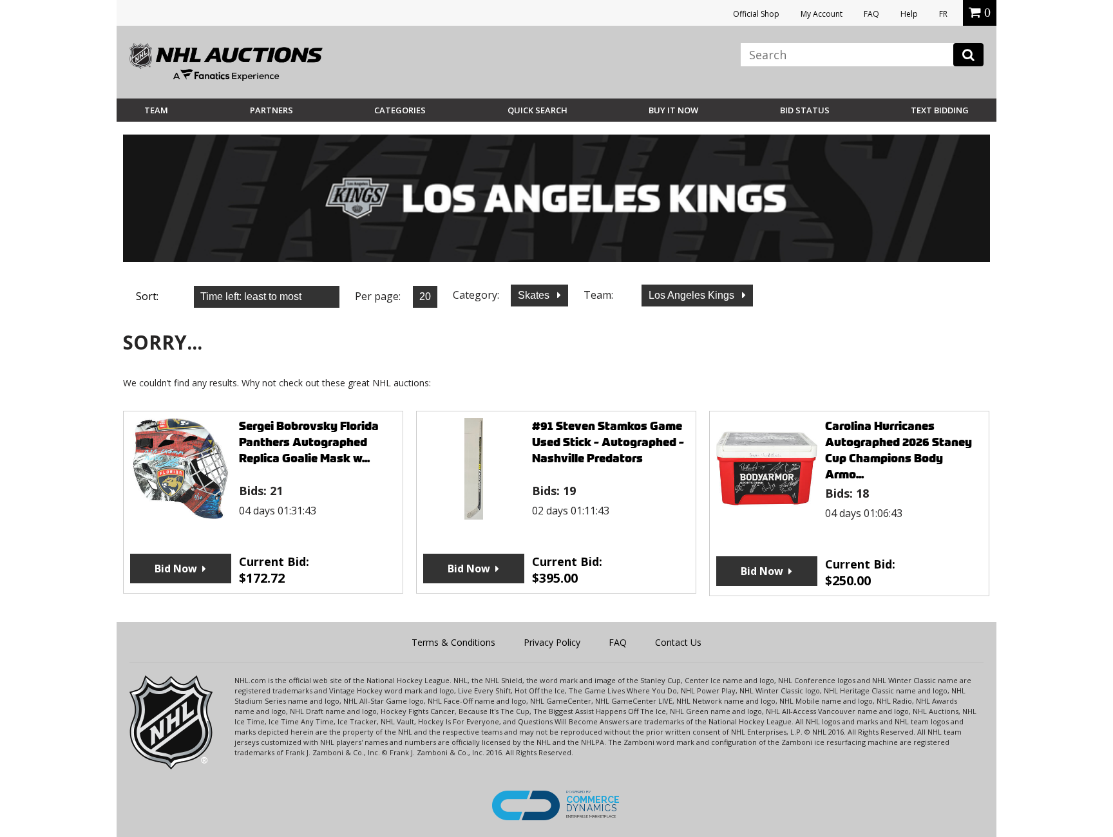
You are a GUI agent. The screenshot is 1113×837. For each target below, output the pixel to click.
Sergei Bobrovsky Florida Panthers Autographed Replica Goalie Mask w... (309, 442)
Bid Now (176, 568)
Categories (400, 110)
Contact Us (678, 642)
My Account (821, 13)
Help (909, 13)
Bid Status (805, 110)
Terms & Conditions (453, 642)
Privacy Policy (552, 642)
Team (156, 110)
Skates (535, 295)
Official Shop (756, 13)
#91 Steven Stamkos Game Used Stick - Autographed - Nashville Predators (608, 442)
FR (943, 13)
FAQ (871, 13)
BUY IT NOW (673, 110)
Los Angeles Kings (693, 295)
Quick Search (537, 110)
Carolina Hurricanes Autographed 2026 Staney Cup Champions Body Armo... (898, 450)
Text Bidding (940, 110)
